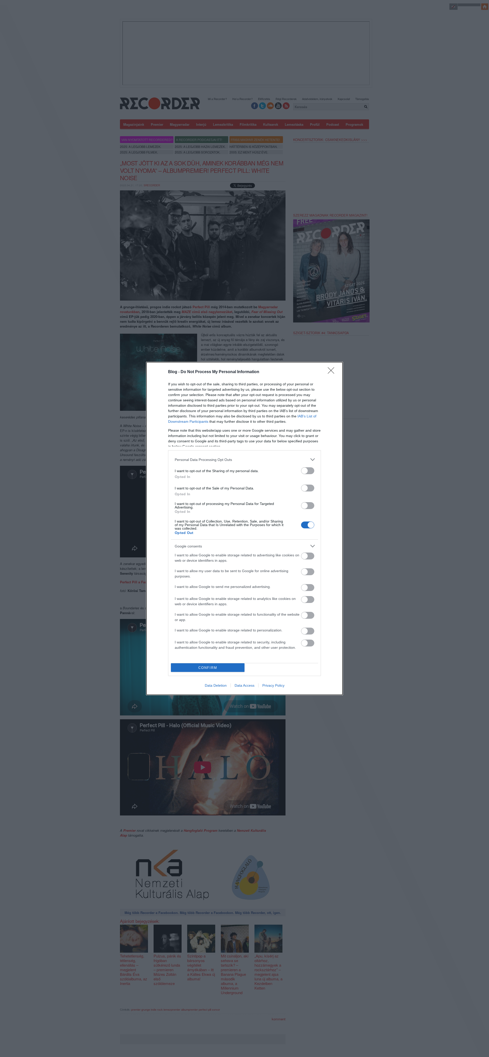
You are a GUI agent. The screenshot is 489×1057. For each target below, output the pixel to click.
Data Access (244, 685)
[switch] (307, 470)
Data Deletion (216, 685)
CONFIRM (207, 668)
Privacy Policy (273, 685)
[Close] (332, 372)
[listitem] (244, 459)
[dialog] (244, 528)
